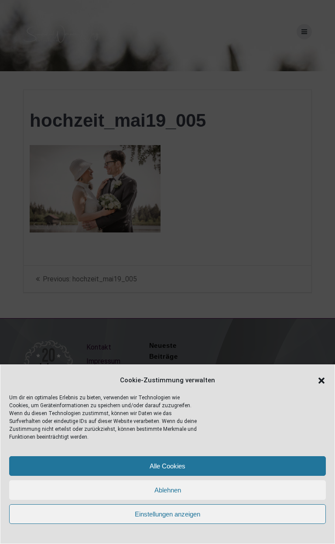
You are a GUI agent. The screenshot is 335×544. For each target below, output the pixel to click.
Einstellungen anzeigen (167, 514)
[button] (321, 380)
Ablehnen (167, 490)
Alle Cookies (167, 466)
